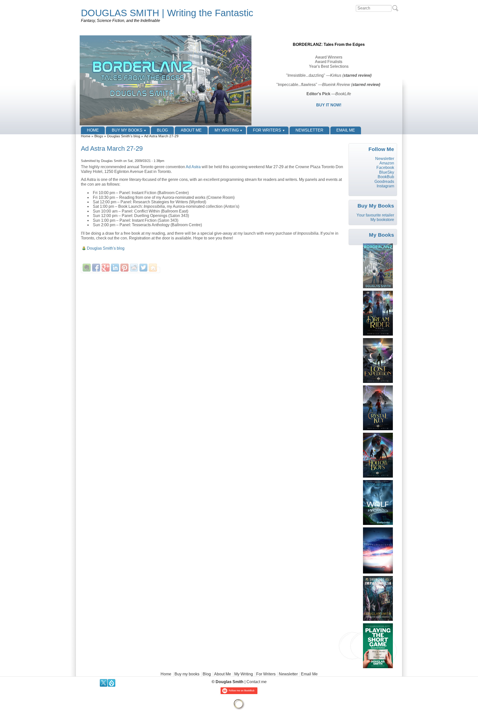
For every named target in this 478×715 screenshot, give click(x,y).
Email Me (345, 130)
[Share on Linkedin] (115, 268)
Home (93, 130)
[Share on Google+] (106, 268)
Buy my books (127, 130)
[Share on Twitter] (143, 268)
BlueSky (386, 172)
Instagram (385, 186)
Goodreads (384, 181)
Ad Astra (193, 167)
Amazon (386, 163)
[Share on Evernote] (87, 268)
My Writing (227, 130)
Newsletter (309, 130)
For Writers (267, 130)
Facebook (385, 167)
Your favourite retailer (375, 215)
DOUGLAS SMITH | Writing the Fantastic (167, 12)
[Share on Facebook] (96, 268)
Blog (162, 130)
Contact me (256, 682)
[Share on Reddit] (134, 268)
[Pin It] (124, 268)
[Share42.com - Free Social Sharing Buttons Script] (153, 268)
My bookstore (382, 219)
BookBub (386, 177)
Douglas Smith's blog (123, 136)
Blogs (98, 136)
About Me (191, 130)
